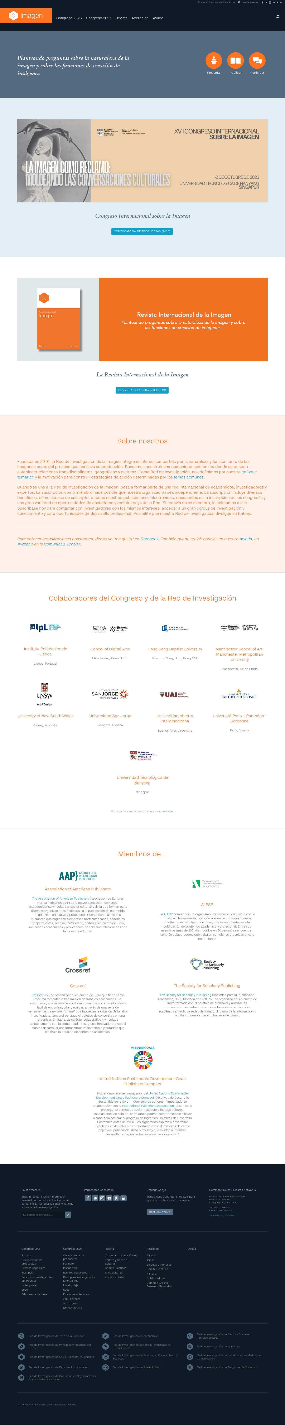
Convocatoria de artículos (121, 1255)
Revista (121, 18)
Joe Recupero (71, 1298)
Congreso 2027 (98, 18)
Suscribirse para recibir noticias (217, 2)
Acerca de (140, 18)
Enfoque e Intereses (159, 1264)
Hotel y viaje (29, 1285)
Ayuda (158, 18)
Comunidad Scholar (62, 544)
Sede (24, 1289)
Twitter (23, 544)
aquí (170, 811)
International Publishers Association (148, 1105)
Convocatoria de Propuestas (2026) (142, 231)
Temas (150, 1260)
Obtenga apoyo (159, 1212)
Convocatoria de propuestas (31, 1261)
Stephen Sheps (72, 1308)
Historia (151, 1273)
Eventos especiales (33, 1268)
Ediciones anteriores (34, 1294)
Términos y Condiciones (221, 1215)
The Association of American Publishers (60, 898)
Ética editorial (113, 1272)
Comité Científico (115, 1268)
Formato (26, 1255)
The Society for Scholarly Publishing (185, 995)
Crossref (38, 995)
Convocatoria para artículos (142, 390)
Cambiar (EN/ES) (249, 2)
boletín (246, 538)
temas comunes (189, 477)
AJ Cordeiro (70, 1303)
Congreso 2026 (69, 18)
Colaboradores (156, 1278)
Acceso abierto (114, 1277)
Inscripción (28, 1272)
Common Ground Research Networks (159, 1284)
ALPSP (168, 914)
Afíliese (151, 1255)
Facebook (149, 538)
